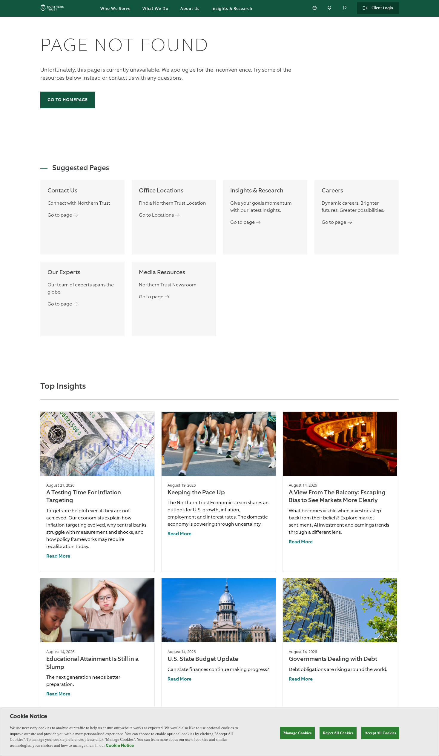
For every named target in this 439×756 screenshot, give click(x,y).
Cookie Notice (120, 745)
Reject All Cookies (338, 733)
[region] (219, 731)
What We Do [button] (155, 9)
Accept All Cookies (380, 733)
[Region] (315, 8)
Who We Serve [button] (115, 9)
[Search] (345, 8)
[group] (97, 491)
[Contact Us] (330, 8)
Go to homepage (67, 100)
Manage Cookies (297, 733)
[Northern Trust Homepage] (53, 8)
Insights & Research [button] (231, 9)
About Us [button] (189, 9)
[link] (58, 556)
